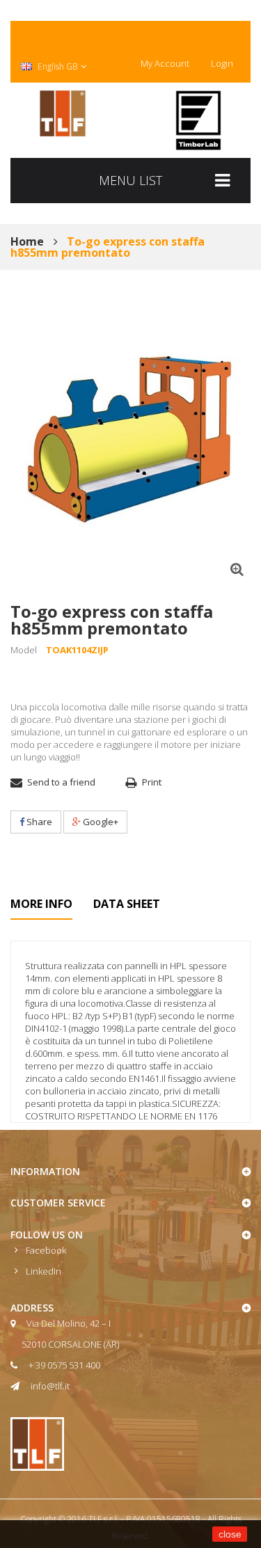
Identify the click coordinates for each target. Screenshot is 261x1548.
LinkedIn (43, 1271)
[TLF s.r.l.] (62, 113)
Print (151, 782)
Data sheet (126, 903)
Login (222, 63)
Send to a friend (61, 782)
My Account (165, 63)
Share (38, 821)
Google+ (99, 821)
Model (23, 650)
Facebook (46, 1250)
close (230, 1534)
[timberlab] (198, 120)
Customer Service (58, 1202)
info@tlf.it (50, 1386)
